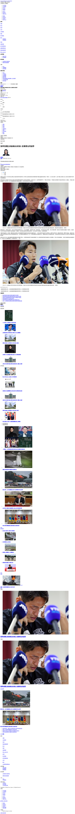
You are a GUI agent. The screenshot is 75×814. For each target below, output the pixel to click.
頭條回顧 (2, 44)
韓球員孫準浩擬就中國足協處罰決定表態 (10, 295)
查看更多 (4, 90)
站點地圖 (4, 68)
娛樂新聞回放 (3, 48)
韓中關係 (2, 35)
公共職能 (4, 75)
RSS (3, 66)
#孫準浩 (2, 85)
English (4, 793)
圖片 (1, 37)
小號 (5, 172)
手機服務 (4, 67)
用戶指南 (4, 80)
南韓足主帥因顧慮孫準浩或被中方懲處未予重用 (12, 297)
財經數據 (4, 57)
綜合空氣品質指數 (3, 97)
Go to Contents (3, 0)
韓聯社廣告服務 (6, 62)
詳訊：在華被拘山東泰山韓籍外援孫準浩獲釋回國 (12, 300)
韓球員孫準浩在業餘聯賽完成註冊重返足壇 (11, 299)
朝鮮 (1, 33)
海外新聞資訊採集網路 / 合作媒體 (9, 78)
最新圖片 (4, 38)
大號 (5, 174)
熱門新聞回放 (3, 46)
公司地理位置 (5, 79)
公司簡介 (4, 73)
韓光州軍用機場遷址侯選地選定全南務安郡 (8, 726)
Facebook (4, 17)
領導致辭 (4, 76)
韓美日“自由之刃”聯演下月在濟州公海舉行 (11, 730)
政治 (1, 25)
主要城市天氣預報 (6, 61)
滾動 (1, 23)
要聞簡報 (4, 769)
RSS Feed (4, 19)
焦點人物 (4, 56)
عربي (4, 796)
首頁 (3, 72)
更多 (1, 527)
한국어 (4, 792)
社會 (1, 29)
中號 (5, 173)
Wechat (4, 16)
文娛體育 (2, 31)
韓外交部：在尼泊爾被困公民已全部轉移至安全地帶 (10, 709)
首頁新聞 (2, 688)
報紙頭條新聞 (3, 50)
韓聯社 (1, 86)
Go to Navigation (9, 0)
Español (4, 797)
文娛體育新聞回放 (6, 764)
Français (4, 798)
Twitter (4, 18)
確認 (1, 143)
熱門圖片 (2, 528)
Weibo (4, 15)
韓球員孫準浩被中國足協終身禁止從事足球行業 (12, 296)
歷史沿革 (4, 77)
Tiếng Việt (4, 799)
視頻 (1, 42)
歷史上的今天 (3, 52)
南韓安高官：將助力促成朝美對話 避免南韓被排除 (12, 728)
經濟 (1, 27)
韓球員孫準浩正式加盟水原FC (8, 298)
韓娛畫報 (4, 40)
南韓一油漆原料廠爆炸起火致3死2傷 (10, 729)
